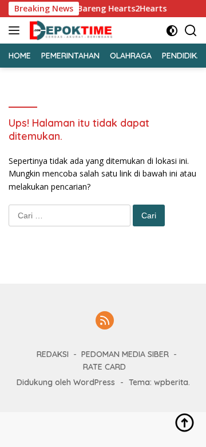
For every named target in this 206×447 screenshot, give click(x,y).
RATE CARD (104, 367)
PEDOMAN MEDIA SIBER (125, 354)
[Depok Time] (69, 30)
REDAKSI (53, 354)
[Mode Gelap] (172, 30)
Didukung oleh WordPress (66, 382)
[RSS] (105, 321)
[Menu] (16, 30)
